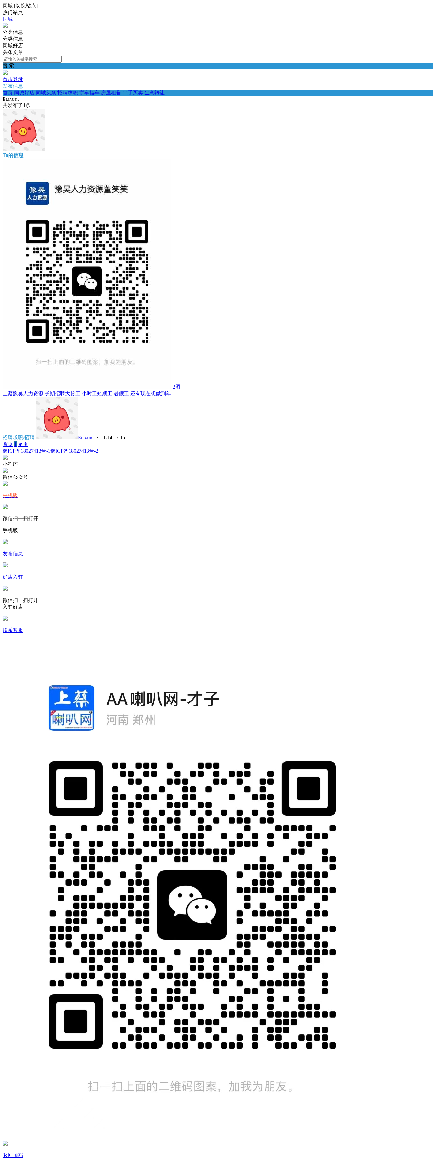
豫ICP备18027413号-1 (26, 451)
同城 (8, 19)
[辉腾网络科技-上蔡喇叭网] (5, 26)
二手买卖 (133, 92)
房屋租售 (111, 92)
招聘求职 (67, 92)
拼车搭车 (89, 92)
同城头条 (46, 92)
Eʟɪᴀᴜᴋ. (86, 437)
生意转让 (154, 92)
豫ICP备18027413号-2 (74, 451)
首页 (8, 92)
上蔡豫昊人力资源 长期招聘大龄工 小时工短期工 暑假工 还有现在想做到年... (89, 393)
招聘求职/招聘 (18, 437)
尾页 (23, 444)
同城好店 (24, 92)
